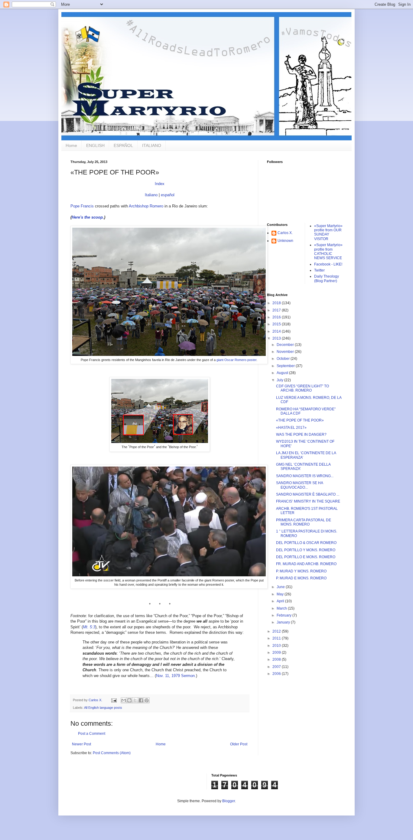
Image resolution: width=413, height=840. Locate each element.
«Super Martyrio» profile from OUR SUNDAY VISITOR (328, 232)
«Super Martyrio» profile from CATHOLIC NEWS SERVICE (328, 251)
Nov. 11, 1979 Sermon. (176, 675)
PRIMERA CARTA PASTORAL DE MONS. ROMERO (303, 522)
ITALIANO (151, 145)
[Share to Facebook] (141, 700)
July (280, 380)
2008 (277, 659)
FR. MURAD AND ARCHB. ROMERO (306, 564)
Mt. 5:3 (89, 627)
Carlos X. (285, 233)
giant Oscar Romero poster (236, 360)
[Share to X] (135, 700)
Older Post (238, 744)
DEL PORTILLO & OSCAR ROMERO (306, 543)
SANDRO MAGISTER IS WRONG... (304, 476)
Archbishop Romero (146, 206)
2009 (277, 652)
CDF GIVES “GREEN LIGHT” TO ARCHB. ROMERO (302, 388)
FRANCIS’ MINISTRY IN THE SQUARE (308, 501)
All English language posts (103, 707)
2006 (277, 674)
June (281, 587)
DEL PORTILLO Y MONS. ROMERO (305, 550)
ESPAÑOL (123, 145)
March (282, 608)
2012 (277, 631)
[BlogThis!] (129, 700)
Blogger (228, 801)
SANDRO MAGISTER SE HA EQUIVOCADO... (299, 485)
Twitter (319, 270)
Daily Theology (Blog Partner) (326, 278)
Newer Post (81, 744)
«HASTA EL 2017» (291, 427)
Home (71, 145)
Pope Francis (82, 206)
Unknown (285, 241)
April (281, 601)
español (167, 195)
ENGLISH (95, 145)
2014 (277, 331)
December (286, 345)
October (284, 359)
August (283, 373)
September (286, 366)
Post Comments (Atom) (112, 753)
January (284, 622)
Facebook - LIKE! (328, 264)
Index (159, 183)
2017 (277, 310)
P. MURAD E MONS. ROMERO (301, 578)
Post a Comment (91, 733)
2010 (277, 645)
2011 (277, 638)
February (284, 615)
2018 (277, 303)
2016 (277, 317)
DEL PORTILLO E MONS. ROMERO (305, 557)
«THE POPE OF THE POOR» (300, 420)
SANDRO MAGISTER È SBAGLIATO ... (307, 494)
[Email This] (124, 700)
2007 (277, 667)
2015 (277, 324)
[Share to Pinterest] (147, 700)
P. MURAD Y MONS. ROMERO (301, 571)
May (281, 594)
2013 (277, 338)
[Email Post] (114, 700)
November (286, 352)
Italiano (151, 195)
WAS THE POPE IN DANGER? (301, 434)
